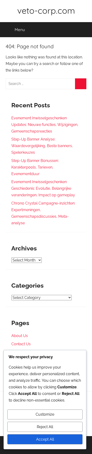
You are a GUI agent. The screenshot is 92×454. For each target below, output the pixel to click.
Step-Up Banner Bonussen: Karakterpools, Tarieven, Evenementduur (35, 167)
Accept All (45, 439)
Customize (45, 414)
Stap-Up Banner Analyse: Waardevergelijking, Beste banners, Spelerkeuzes (42, 146)
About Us (19, 335)
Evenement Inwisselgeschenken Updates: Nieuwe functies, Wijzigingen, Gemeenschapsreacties (44, 124)
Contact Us (21, 344)
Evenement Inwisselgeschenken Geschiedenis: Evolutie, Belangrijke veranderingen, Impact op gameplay (43, 188)
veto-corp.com (46, 10)
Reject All (45, 427)
